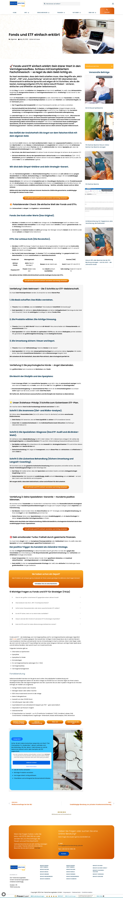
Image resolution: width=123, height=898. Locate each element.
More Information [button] (31, 766)
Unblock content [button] (31, 762)
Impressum (67, 892)
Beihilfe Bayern (44, 869)
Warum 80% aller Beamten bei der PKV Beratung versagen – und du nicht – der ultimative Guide (99, 262)
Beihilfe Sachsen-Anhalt (100, 868)
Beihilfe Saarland (98, 876)
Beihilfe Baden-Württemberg (44, 866)
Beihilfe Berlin (44, 871)
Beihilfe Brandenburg (46, 876)
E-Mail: (60, 843)
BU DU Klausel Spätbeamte (94, 108)
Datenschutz (76, 892)
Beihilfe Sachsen (97, 865)
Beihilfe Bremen (44, 874)
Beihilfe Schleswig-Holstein (98, 871)
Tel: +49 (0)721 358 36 (66, 849)
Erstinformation (87, 892)
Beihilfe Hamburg (45, 879)
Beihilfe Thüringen (98, 874)
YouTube (37, 848)
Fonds (14, 639)
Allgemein (13, 39)
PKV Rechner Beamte (92, 184)
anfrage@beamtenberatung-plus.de (70, 845)
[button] (46, 597)
